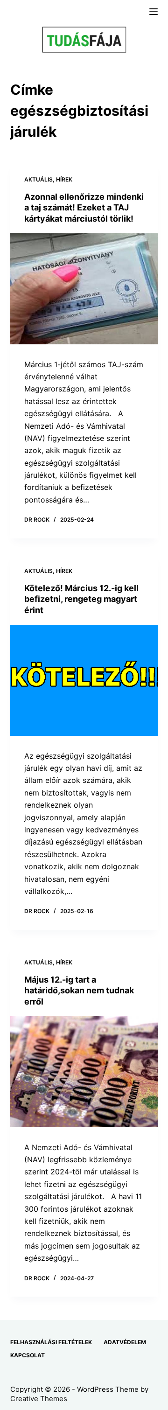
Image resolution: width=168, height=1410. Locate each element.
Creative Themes (38, 1398)
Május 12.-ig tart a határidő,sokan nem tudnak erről (79, 990)
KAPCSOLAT (27, 1355)
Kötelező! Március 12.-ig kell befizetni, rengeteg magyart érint (81, 599)
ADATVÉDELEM (125, 1342)
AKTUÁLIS (38, 179)
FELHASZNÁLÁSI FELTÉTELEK (51, 1342)
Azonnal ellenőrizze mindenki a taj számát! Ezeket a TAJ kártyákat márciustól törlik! (84, 207)
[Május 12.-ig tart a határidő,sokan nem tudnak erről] (84, 1071)
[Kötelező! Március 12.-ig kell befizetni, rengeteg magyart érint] (84, 680)
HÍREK (64, 179)
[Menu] (153, 11)
